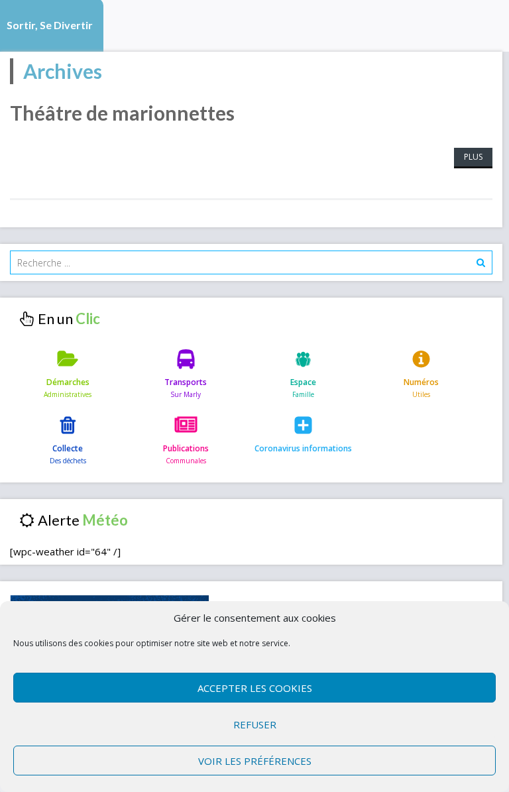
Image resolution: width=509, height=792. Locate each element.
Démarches (67, 382)
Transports (185, 382)
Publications (186, 448)
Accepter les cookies (255, 688)
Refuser (254, 724)
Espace (303, 382)
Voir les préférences (254, 760)
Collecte (67, 448)
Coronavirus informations (303, 448)
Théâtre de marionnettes (122, 113)
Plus (473, 156)
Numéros (421, 382)
